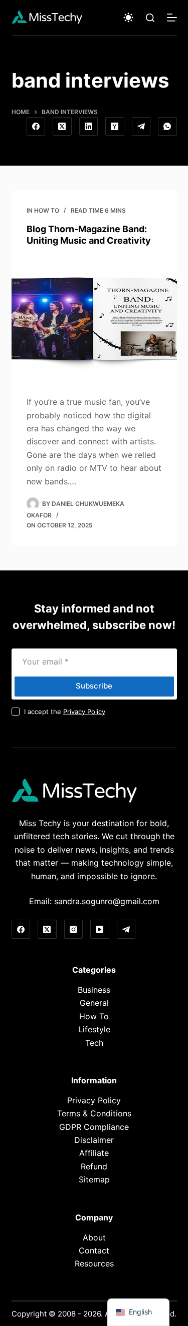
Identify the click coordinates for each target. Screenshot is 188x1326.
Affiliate (94, 1153)
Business (94, 990)
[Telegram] (141, 126)
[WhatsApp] (167, 126)
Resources (94, 1263)
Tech (94, 1043)
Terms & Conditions (94, 1113)
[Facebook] (36, 126)
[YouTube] (99, 929)
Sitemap (94, 1179)
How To (46, 210)
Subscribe (94, 686)
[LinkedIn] (88, 126)
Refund (94, 1166)
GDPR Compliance (94, 1127)
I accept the (64, 712)
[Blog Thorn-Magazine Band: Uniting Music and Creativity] (94, 319)
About (94, 1237)
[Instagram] (73, 929)
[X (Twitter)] (62, 126)
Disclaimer (94, 1140)
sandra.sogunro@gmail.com (106, 901)
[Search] (150, 18)
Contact (94, 1250)
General (94, 1003)
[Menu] (172, 18)
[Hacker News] (114, 126)
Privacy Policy (84, 712)
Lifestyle (94, 1029)
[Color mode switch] (128, 18)
